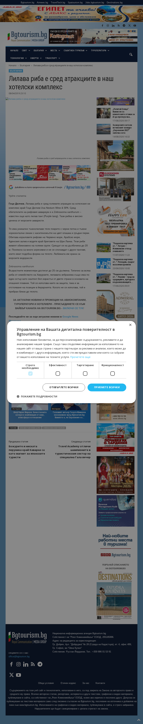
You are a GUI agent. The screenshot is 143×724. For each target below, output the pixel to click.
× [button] (130, 325)
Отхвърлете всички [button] (63, 387)
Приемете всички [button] (107, 387)
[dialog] (71, 362)
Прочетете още (80, 357)
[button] (37, 396)
